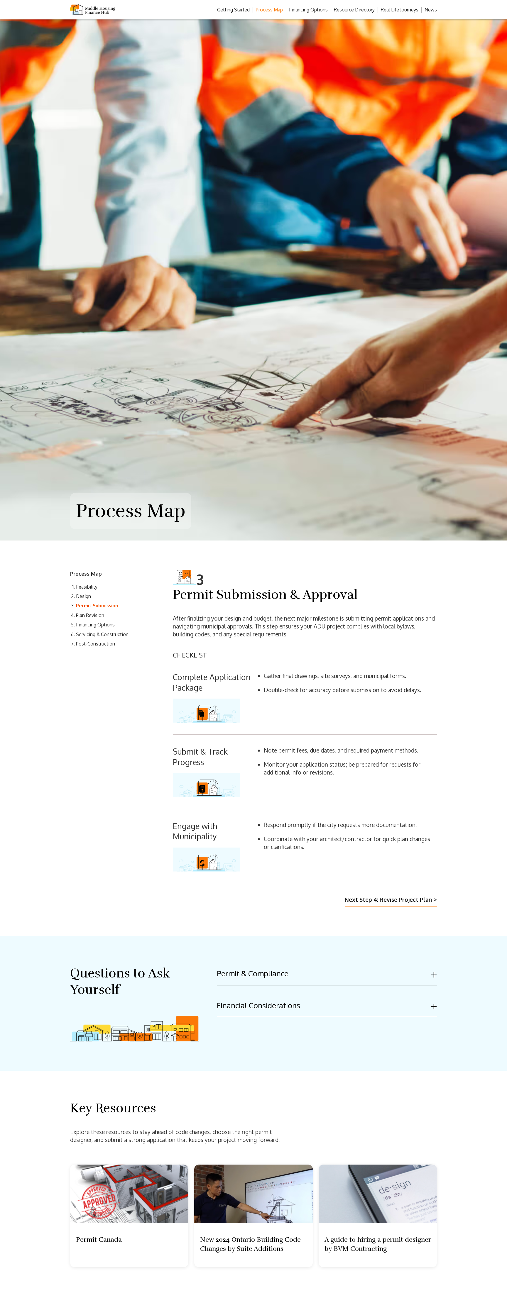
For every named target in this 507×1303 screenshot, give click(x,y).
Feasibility (86, 587)
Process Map (269, 10)
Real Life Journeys (399, 10)
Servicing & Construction (102, 634)
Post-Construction (95, 644)
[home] (106, 9)
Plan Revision (90, 615)
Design (83, 596)
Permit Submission (97, 606)
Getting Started (233, 10)
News (431, 10)
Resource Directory (354, 10)
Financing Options (308, 10)
